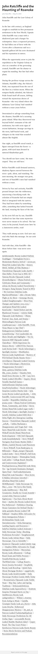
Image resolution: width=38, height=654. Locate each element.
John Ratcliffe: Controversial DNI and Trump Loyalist (19, 397)
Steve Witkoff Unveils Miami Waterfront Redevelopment (17, 433)
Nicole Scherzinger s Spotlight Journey (18, 412)
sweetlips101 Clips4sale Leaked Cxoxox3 (18, 361)
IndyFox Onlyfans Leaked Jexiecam (16, 529)
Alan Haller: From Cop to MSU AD (16, 274)
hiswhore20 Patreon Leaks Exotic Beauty (19, 628)
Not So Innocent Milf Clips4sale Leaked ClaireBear (18, 340)
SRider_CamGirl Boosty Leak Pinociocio (18, 445)
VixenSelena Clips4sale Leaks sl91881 (17, 271)
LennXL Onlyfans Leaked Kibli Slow (16, 415)
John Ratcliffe (6, 14)
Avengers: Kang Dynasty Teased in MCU (18, 289)
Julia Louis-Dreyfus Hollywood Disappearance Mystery (19, 607)
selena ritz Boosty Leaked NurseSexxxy (18, 286)
